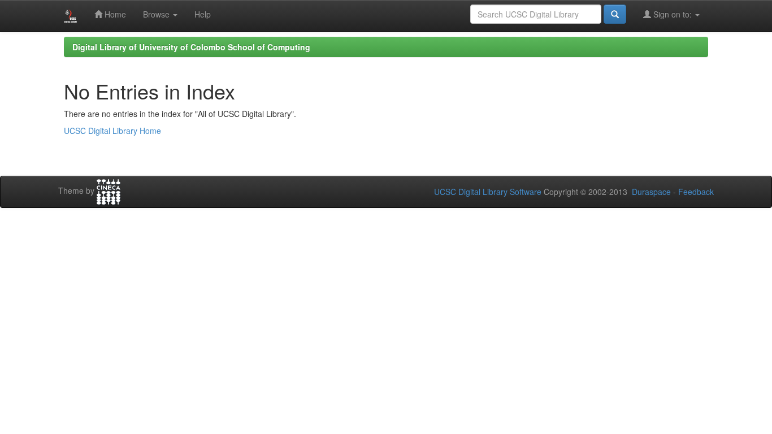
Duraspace (651, 191)
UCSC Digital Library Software (487, 191)
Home (114, 14)
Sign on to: (672, 14)
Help (202, 14)
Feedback (696, 191)
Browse (157, 14)
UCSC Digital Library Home (112, 130)
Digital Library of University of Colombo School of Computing (191, 47)
